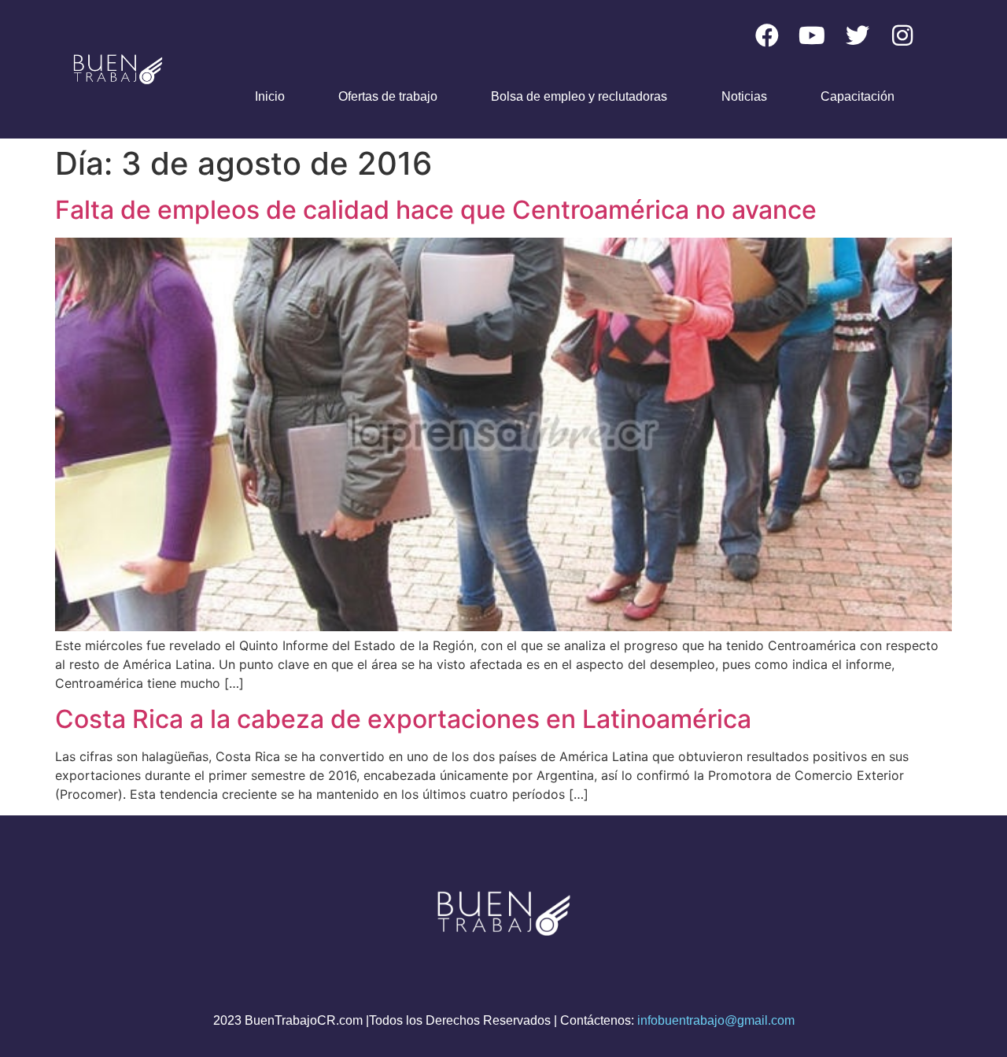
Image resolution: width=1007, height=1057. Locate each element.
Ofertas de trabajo (387, 96)
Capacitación (857, 96)
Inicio (270, 96)
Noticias (744, 96)
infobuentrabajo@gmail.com (716, 1020)
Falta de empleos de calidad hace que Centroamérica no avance (436, 209)
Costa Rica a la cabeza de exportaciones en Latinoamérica (403, 719)
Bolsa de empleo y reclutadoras (579, 96)
